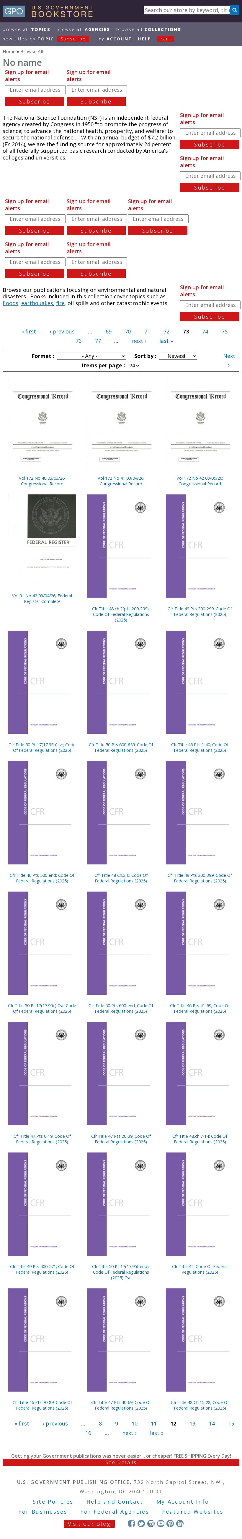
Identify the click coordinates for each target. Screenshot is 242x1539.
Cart (166, 39)
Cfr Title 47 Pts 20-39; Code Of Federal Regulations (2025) (121, 1139)
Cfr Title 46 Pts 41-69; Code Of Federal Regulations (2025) (200, 1008)
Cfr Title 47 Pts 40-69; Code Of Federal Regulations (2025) (121, 1405)
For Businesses (43, 1511)
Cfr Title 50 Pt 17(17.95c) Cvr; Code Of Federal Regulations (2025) (42, 1008)
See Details (121, 1462)
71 (147, 331)
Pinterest (170, 1523)
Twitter (141, 1523)
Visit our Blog (89, 1523)
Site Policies (53, 1501)
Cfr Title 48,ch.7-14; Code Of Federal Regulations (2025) (199, 1139)
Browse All (26, 29)
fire (60, 303)
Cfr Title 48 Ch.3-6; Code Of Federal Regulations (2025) (121, 878)
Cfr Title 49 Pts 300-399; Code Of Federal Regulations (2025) (200, 878)
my (114, 39)
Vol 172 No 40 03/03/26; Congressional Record (42, 480)
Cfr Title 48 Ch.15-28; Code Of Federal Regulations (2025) (200, 1405)
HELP (144, 39)
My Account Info (183, 1501)
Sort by (144, 355)
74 (205, 331)
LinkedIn (180, 1523)
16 (88, 1432)
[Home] (50, 15)
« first (28, 331)
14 (212, 1423)
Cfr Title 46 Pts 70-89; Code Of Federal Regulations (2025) (42, 1405)
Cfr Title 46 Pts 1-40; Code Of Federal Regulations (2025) (199, 747)
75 (225, 331)
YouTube (160, 1523)
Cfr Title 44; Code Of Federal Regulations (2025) (200, 1269)
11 (154, 1423)
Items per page (103, 365)
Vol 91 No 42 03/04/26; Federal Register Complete (42, 598)
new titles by (44, 39)
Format (42, 355)
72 (166, 331)
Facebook (131, 1523)
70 (128, 331)
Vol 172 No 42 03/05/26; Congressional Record (199, 480)
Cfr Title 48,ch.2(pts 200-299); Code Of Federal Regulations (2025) (121, 614)
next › (139, 340)
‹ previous (62, 331)
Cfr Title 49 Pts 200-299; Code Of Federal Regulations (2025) (200, 611)
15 (231, 1423)
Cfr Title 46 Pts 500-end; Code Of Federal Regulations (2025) (42, 878)
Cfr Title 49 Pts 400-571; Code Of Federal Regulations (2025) (42, 1269)
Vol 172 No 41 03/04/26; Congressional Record (121, 480)
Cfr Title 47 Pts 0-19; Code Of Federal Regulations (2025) (42, 1139)
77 (98, 340)
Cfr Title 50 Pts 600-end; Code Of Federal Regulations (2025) (121, 1008)
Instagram (151, 1523)
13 (192, 1423)
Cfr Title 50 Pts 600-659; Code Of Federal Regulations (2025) (121, 747)
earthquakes (37, 303)
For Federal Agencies (114, 1511)
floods (10, 303)
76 (78, 340)
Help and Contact (114, 1501)
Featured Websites (193, 1511)
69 (109, 331)
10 (135, 1423)
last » (166, 340)
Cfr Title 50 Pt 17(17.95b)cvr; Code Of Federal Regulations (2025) (42, 747)
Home (9, 51)
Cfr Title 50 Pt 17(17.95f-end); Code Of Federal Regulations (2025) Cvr (121, 1272)
